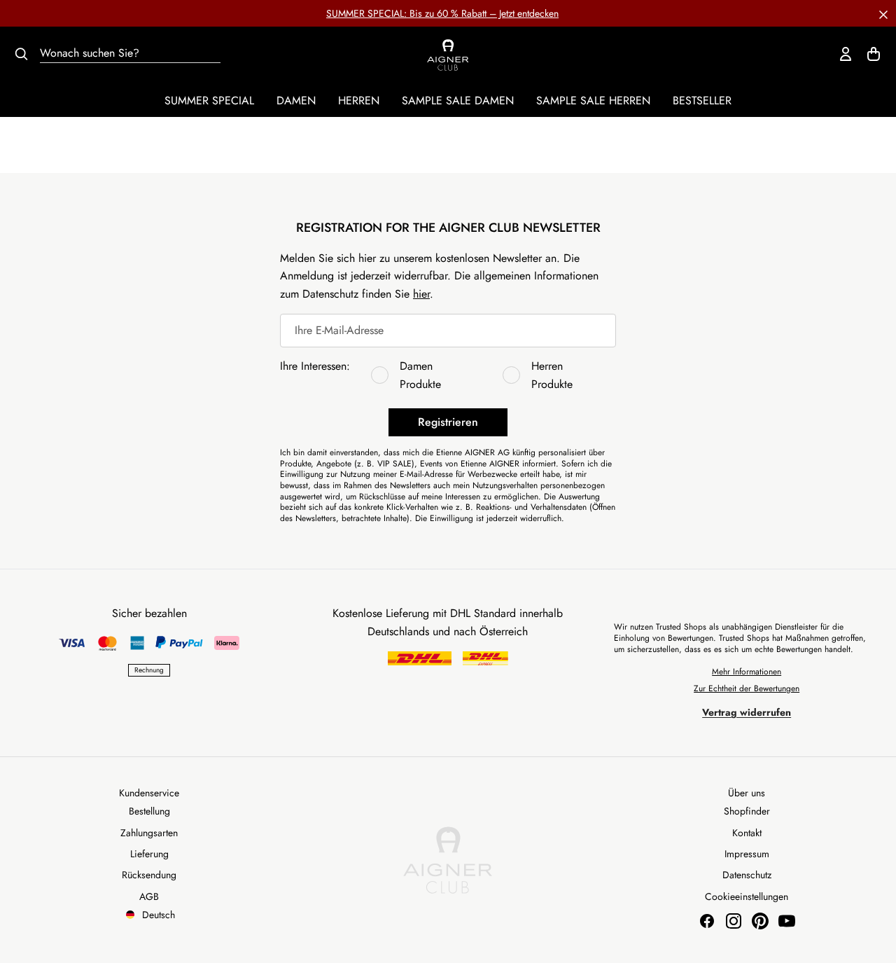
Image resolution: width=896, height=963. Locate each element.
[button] (883, 13)
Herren (358, 100)
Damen (296, 100)
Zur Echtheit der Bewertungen (746, 688)
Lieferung (149, 854)
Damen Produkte (420, 375)
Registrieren (448, 422)
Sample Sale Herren (593, 100)
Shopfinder (747, 811)
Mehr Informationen (746, 671)
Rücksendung (149, 875)
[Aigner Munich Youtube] (786, 921)
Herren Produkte (552, 375)
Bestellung (149, 811)
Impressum (746, 854)
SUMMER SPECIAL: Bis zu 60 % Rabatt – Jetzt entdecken (442, 13)
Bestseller (702, 100)
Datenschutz (746, 875)
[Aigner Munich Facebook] (707, 921)
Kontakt (747, 833)
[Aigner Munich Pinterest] (760, 921)
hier (421, 294)
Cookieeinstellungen (746, 896)
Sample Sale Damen (458, 100)
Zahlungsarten (149, 833)
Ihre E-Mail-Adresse (339, 330)
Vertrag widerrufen (746, 712)
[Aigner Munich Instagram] (733, 921)
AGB (149, 896)
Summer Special (209, 100)
